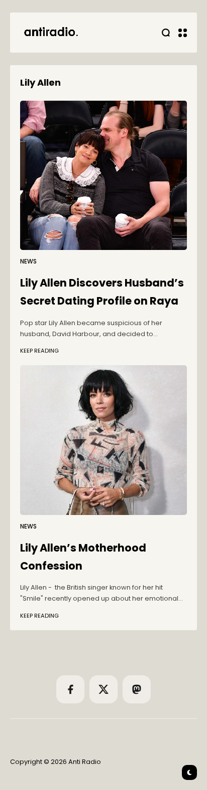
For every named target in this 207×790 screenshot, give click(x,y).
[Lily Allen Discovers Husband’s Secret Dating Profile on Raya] (103, 175)
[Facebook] (70, 689)
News (28, 261)
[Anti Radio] (50, 32)
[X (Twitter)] (103, 689)
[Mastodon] (137, 689)
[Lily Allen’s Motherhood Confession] (103, 440)
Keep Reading (39, 351)
